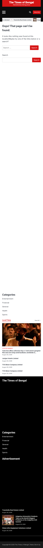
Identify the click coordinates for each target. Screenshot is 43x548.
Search (5, 55)
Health (4, 311)
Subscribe (37, 12)
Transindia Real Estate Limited (19, 20)
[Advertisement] (21, 86)
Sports (4, 315)
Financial (5, 303)
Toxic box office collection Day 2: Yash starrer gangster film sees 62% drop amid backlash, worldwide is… (21, 351)
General (5, 307)
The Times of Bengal (22, 544)
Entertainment (7, 299)
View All (37, 320)
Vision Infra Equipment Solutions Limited (16, 528)
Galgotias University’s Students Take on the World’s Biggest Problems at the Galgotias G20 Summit (26, 519)
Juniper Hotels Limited (10, 358)
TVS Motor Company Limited (12, 365)
